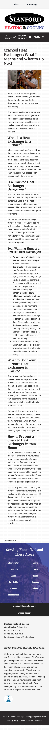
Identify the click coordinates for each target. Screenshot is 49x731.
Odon (35, 576)
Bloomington (13, 563)
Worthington (13, 595)
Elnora (35, 569)
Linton (13, 576)
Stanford (13, 588)
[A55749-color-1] (24, 11)
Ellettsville (13, 569)
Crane (35, 563)
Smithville (13, 582)
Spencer (35, 582)
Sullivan (35, 588)
